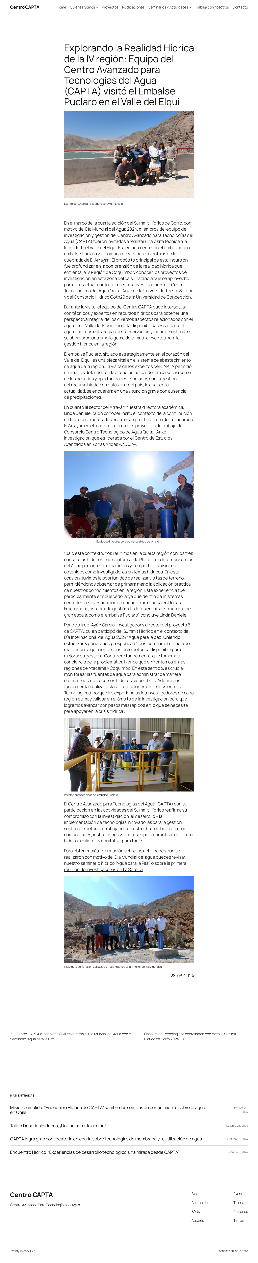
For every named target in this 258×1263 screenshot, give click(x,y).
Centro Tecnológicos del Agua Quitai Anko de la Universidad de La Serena (129, 288)
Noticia (118, 204)
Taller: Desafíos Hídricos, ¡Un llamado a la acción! (58, 1125)
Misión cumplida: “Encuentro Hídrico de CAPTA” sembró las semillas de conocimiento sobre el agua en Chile (107, 1110)
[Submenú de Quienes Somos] (97, 7)
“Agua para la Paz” (132, 863)
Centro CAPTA (24, 7)
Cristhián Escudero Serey (94, 204)
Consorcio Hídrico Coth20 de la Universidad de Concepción (132, 297)
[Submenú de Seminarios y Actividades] (190, 7)
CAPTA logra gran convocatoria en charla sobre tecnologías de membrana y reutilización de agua (106, 1138)
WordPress (241, 1251)
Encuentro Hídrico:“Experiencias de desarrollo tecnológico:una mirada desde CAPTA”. (95, 1152)
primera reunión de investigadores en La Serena (125, 866)
